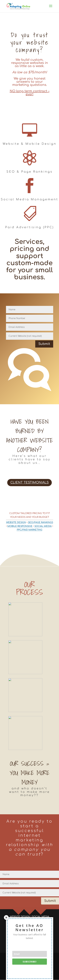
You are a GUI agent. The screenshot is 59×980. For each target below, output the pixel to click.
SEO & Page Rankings (29, 171)
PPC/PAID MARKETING (29, 530)
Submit (44, 344)
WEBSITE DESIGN (16, 522)
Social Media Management (29, 199)
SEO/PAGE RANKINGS (40, 522)
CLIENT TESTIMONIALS (29, 482)
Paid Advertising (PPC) (29, 227)
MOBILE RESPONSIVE (19, 526)
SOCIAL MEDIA (43, 526)
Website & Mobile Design (29, 143)
